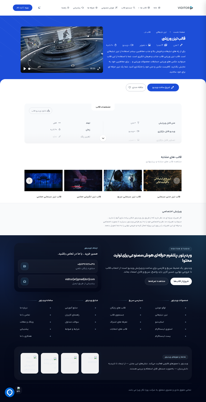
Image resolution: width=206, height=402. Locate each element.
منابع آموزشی (71, 307)
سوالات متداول (72, 322)
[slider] (58, 68)
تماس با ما (25, 314)
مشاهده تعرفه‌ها (156, 281)
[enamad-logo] (90, 363)
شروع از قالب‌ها (181, 281)
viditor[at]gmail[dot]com (80, 279)
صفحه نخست (179, 32)
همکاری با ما (26, 336)
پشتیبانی (24, 329)
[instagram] (18, 390)
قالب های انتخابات (118, 329)
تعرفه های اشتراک (118, 322)
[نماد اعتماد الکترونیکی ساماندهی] (29, 363)
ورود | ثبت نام (22, 7)
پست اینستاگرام (163, 336)
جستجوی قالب (117, 314)
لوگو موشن (160, 307)
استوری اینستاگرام (163, 329)
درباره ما (24, 307)
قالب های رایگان (118, 307)
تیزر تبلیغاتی (161, 32)
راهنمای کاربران (72, 314)
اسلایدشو (159, 322)
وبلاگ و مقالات (26, 322)
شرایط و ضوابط (72, 329)
